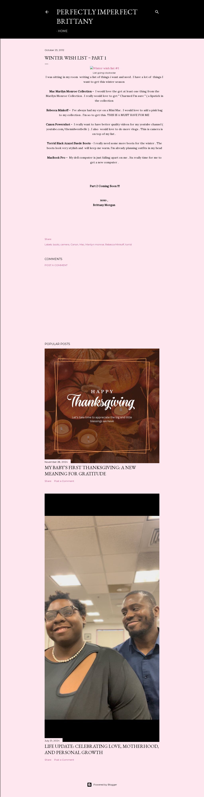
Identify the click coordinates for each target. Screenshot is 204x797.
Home (63, 31)
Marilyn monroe (94, 244)
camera (65, 244)
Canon (74, 244)
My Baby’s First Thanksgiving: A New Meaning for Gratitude (90, 470)
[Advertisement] (102, 304)
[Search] (157, 11)
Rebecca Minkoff (114, 244)
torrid (128, 244)
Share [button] (48, 239)
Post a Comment (56, 265)
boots (56, 244)
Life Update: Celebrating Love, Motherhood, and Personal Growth (102, 749)
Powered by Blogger (105, 784)
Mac (81, 244)
